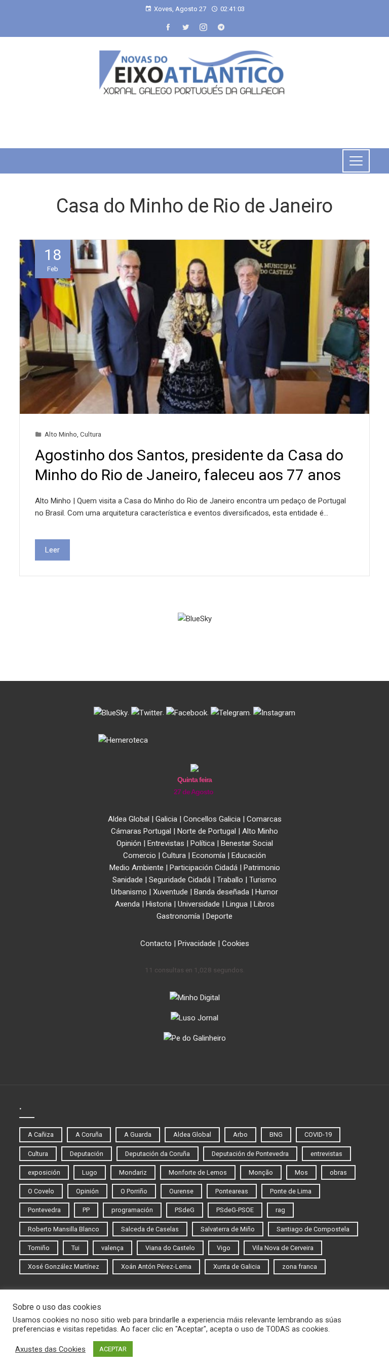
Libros (264, 904)
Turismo (263, 879)
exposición (44, 1172)
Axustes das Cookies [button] (50, 1349)
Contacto (156, 943)
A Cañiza (41, 1134)
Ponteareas (231, 1191)
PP (86, 1210)
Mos (301, 1172)
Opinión (128, 843)
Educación (248, 855)
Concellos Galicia (212, 819)
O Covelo (41, 1191)
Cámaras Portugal (141, 831)
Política (202, 843)
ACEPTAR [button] (113, 1349)
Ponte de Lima (291, 1191)
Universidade (199, 904)
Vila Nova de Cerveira (283, 1248)
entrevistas (326, 1153)
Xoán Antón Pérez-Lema (156, 1266)
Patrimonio (262, 867)
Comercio (139, 855)
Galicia (166, 819)
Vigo (223, 1248)
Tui (75, 1248)
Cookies (235, 943)
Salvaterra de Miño (228, 1229)
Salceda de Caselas (150, 1229)
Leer (52, 549)
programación (132, 1210)
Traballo (230, 879)
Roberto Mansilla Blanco (63, 1229)
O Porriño (134, 1191)
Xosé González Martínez (63, 1266)
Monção (261, 1172)
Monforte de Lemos (198, 1172)
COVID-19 (318, 1134)
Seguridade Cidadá (180, 879)
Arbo (240, 1134)
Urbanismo (129, 891)
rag (280, 1210)
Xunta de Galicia (236, 1266)
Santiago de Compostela (313, 1229)
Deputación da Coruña (157, 1153)
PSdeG (184, 1210)
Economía (208, 855)
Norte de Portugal (206, 831)
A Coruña (88, 1134)
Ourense (181, 1191)
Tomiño (39, 1248)
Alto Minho (61, 434)
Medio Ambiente (136, 867)
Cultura (90, 434)
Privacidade (197, 943)
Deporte (219, 916)
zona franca (299, 1266)
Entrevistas (165, 843)
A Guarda (137, 1134)
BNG (276, 1134)
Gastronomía (178, 916)
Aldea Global (128, 819)
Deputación (86, 1153)
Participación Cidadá (204, 867)
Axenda (127, 904)
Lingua (237, 904)
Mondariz (133, 1172)
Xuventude (170, 891)
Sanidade (127, 879)
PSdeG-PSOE (235, 1210)
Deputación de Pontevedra (250, 1153)
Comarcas (264, 819)
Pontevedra (44, 1210)
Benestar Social (247, 843)
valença (112, 1248)
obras (338, 1172)
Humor (266, 891)
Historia (159, 904)
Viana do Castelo (170, 1248)
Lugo (89, 1172)
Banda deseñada (221, 891)
